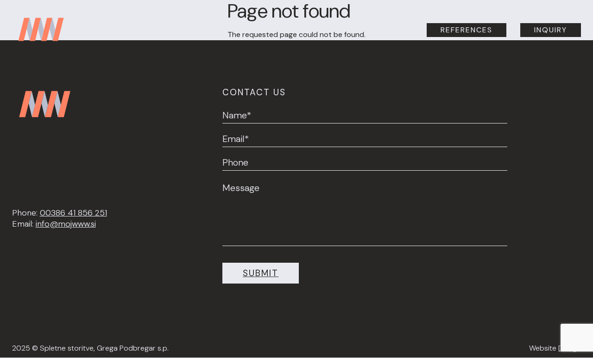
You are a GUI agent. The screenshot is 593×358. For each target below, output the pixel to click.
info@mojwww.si (66, 223)
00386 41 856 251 (73, 212)
